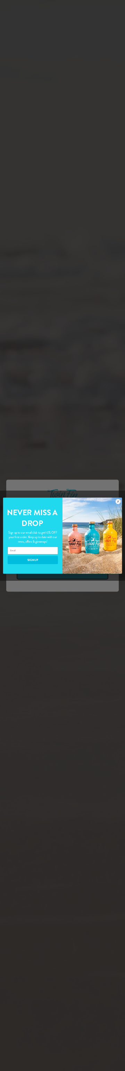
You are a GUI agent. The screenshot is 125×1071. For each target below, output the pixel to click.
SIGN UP (32, 560)
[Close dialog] (117, 501)
